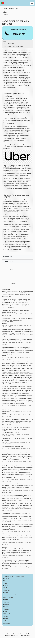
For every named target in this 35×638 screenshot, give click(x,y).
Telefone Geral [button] (8, 261)
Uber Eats (13, 283)
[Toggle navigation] (32, 3)
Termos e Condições (25, 634)
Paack (6, 616)
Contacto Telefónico (8, 43)
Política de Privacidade (11, 635)
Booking (6, 602)
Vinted (6, 607)
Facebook (7, 623)
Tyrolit (11, 269)
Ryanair (6, 604)
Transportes (11, 8)
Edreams (7, 581)
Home (5, 8)
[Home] (3, 3)
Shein (6, 592)
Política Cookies (25, 635)
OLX (5, 621)
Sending (6, 609)
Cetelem (6, 618)
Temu (6, 585)
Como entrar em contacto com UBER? (13, 46)
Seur (5, 611)
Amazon (6, 578)
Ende (5, 588)
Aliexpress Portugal (10, 595)
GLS (5, 583)
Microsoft (7, 614)
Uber (17, 8)
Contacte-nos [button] (8, 256)
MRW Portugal (8, 597)
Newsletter (16, 634)
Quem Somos (7, 634)
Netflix (6, 599)
